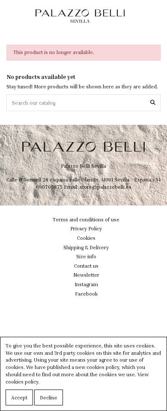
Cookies (86, 238)
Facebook (86, 293)
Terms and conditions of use (86, 219)
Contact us (86, 266)
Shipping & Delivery (86, 247)
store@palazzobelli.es (105, 187)
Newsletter (86, 275)
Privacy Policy (86, 228)
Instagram (86, 284)
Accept (19, 397)
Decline (48, 397)
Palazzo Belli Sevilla (83, 166)
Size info (86, 256)
